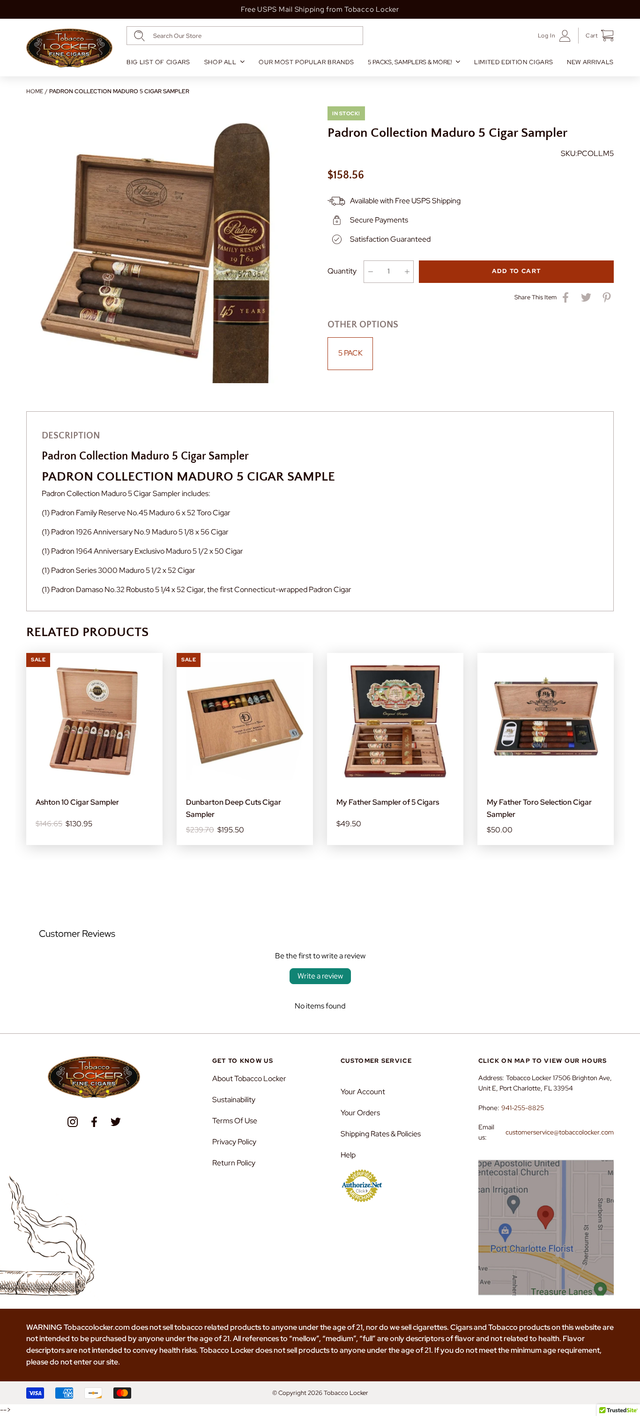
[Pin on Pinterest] (607, 297)
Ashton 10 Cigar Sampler (77, 802)
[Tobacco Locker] (69, 48)
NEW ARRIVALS (590, 62)
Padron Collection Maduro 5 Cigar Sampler (119, 91)
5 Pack (350, 353)
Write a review (320, 976)
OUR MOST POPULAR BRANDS (306, 62)
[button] (596, 36)
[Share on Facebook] (565, 297)
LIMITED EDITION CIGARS (513, 62)
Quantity (342, 271)
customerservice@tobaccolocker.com (560, 1132)
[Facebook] (94, 1122)
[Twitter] (116, 1122)
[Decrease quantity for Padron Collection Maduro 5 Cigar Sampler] (370, 271)
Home (34, 91)
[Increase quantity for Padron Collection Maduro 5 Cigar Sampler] (407, 271)
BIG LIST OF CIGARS (158, 62)
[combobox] (245, 35)
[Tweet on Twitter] (586, 297)
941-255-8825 (522, 1108)
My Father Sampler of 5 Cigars (387, 802)
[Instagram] (72, 1122)
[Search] (139, 36)
